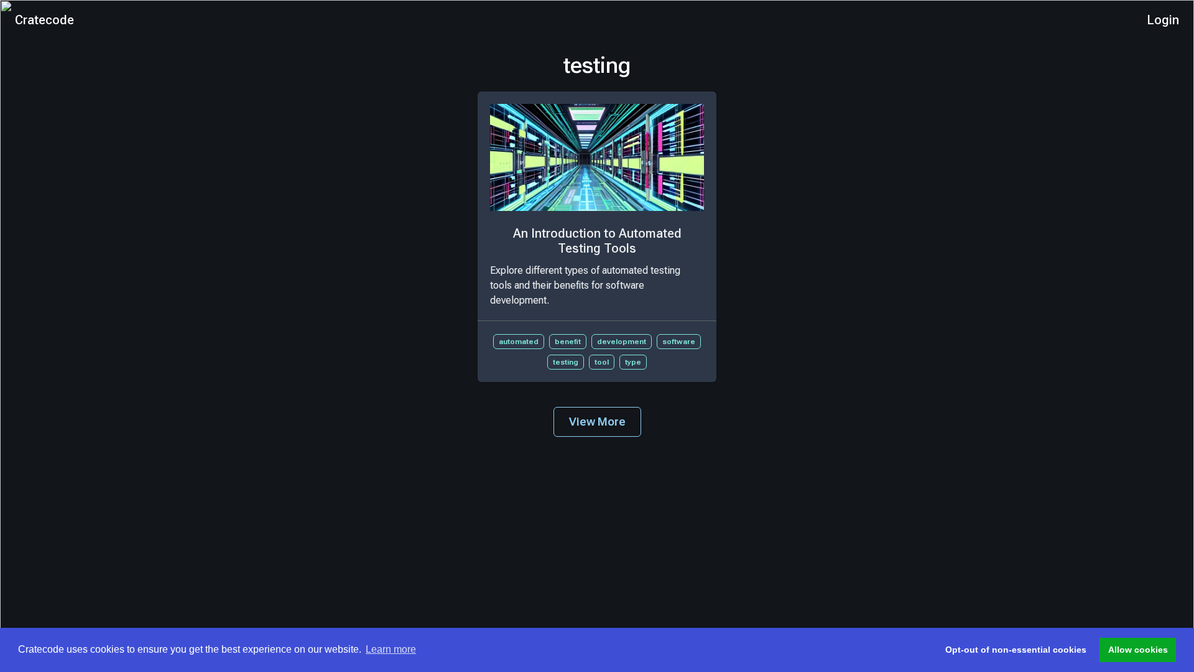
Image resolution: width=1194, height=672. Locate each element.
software (678, 341)
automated (519, 341)
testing (565, 362)
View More (597, 421)
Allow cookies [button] (1138, 650)
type (633, 362)
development (621, 341)
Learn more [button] (391, 649)
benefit (568, 341)
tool (602, 362)
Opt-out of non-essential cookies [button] (1015, 650)
